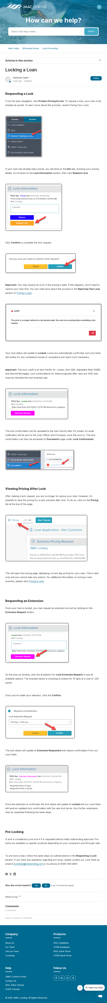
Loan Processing (50, 48)
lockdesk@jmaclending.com (29, 863)
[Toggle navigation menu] (99, 7)
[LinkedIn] (14, 874)
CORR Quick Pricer (63, 955)
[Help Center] (26, 9)
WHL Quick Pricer (62, 951)
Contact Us (10, 980)
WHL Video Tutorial (14, 985)
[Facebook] (6, 874)
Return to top (11, 896)
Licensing (9, 955)
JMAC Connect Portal (15, 976)
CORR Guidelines (62, 947)
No (46, 885)
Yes (36, 885)
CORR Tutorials (12, 989)
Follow (96, 78)
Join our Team (12, 951)
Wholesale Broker (31, 48)
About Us (9, 943)
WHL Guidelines (61, 943)
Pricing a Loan (24, 293)
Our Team (10, 947)
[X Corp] (10, 874)
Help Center (13, 48)
